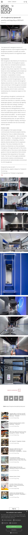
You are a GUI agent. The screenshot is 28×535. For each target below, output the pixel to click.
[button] (2, 520)
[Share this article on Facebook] (6, 398)
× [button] (26, 511)
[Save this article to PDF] (21, 398)
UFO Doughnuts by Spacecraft (11, 17)
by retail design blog (14, 417)
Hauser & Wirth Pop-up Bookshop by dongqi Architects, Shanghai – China (18, 450)
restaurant (22, 406)
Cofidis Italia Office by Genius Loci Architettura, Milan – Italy (17, 485)
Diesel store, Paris (15, 476)
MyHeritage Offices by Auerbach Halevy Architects (17, 468)
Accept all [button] (14, 526)
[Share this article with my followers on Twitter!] (11, 398)
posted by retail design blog (8, 20)
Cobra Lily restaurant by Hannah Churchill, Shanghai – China (18, 494)
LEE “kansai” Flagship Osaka (17, 441)
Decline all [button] (14, 529)
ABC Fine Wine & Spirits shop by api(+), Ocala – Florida (18, 432)
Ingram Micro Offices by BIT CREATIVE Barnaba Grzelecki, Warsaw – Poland (18, 415)
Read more (13, 517)
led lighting (17, 406)
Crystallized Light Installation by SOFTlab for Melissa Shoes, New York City (18, 459)
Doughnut (12, 406)
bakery (7, 406)
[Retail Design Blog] (14, 9)
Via (2, 175)
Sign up (14, 1)
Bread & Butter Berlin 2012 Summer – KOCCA (17, 423)
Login (9, 1)
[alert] (14, 522)
